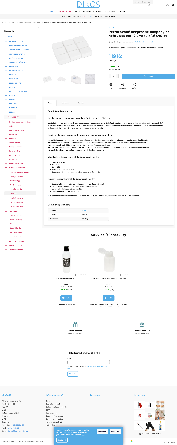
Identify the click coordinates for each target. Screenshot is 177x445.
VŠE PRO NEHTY (13, 117)
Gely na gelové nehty (17, 130)
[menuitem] (52, 11)
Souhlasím (115, 431)
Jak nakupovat (51, 413)
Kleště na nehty (17, 198)
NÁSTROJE (13, 108)
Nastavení (62, 440)
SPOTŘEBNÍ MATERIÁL (17, 54)
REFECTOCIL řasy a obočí (18, 91)
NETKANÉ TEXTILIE (16, 41)
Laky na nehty (14, 151)
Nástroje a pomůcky (17, 167)
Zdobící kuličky (16, 228)
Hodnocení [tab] (65, 103)
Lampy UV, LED (15, 155)
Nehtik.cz (85, 16)
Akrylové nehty (15, 143)
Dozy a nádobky (16, 215)
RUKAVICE (13, 99)
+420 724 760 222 (13, 428)
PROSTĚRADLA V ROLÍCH (18, 46)
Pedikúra (13, 211)
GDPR (48, 410)
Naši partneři (51, 425)
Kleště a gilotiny (16, 189)
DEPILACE (12, 75)
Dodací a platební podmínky (56, 407)
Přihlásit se (72, 374)
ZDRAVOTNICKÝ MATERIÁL (18, 62)
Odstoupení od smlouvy (55, 416)
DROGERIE (13, 104)
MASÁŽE (12, 95)
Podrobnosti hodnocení (144, 42)
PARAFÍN (12, 87)
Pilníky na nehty (16, 185)
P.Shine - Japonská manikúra (20, 122)
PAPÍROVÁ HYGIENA (16, 58)
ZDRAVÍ (12, 112)
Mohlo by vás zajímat (54, 422)
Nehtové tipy (15, 181)
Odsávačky (13, 159)
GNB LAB (111, 28)
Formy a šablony (16, 177)
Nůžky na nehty (17, 202)
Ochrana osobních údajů (55, 419)
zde (83, 435)
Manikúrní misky (16, 220)
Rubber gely (13, 134)
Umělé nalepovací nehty (19, 172)
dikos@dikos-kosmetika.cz (17, 431)
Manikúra (13, 193)
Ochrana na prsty (16, 232)
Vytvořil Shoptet (169, 442)
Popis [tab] (50, 103)
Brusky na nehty (15, 147)
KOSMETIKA (13, 79)
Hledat (136, 6)
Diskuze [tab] (81, 103)
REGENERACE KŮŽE (16, 70)
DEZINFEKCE (13, 66)
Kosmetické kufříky (16, 241)
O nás (48, 401)
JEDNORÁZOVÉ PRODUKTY (19, 50)
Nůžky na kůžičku (17, 206)
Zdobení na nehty (16, 249)
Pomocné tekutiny (16, 163)
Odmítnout (102, 431)
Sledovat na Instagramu (151, 434)
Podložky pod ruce (17, 236)
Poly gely (12, 138)
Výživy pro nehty (15, 245)
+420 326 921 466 (17, 425)
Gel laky (12, 126)
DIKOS (92, 16)
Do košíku (150, 76)
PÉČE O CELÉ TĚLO (16, 83)
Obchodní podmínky (53, 404)
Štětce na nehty (16, 224)
